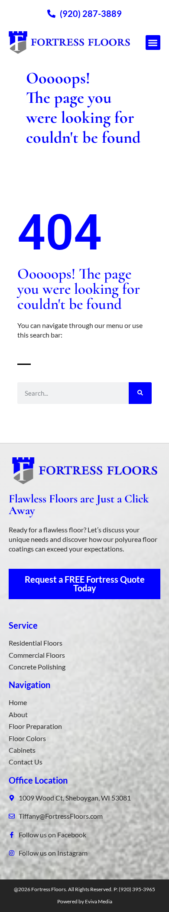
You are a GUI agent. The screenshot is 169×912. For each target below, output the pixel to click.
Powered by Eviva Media (84, 901)
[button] (153, 42)
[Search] (140, 393)
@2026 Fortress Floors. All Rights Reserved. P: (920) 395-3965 (84, 889)
